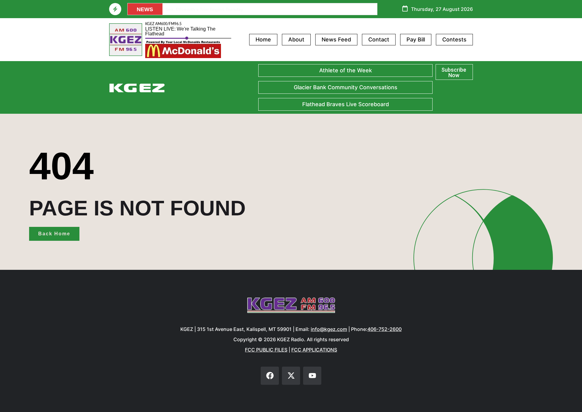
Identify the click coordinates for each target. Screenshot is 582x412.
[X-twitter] (291, 376)
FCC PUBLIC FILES (266, 350)
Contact (378, 39)
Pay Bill (415, 39)
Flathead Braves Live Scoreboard (345, 104)
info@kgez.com (329, 329)
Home (263, 39)
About (296, 39)
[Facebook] (270, 376)
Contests (454, 39)
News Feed (336, 39)
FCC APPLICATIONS (314, 350)
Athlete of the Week (345, 70)
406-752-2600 (384, 329)
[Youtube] (312, 376)
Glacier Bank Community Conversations (345, 87)
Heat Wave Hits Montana (191, 9)
